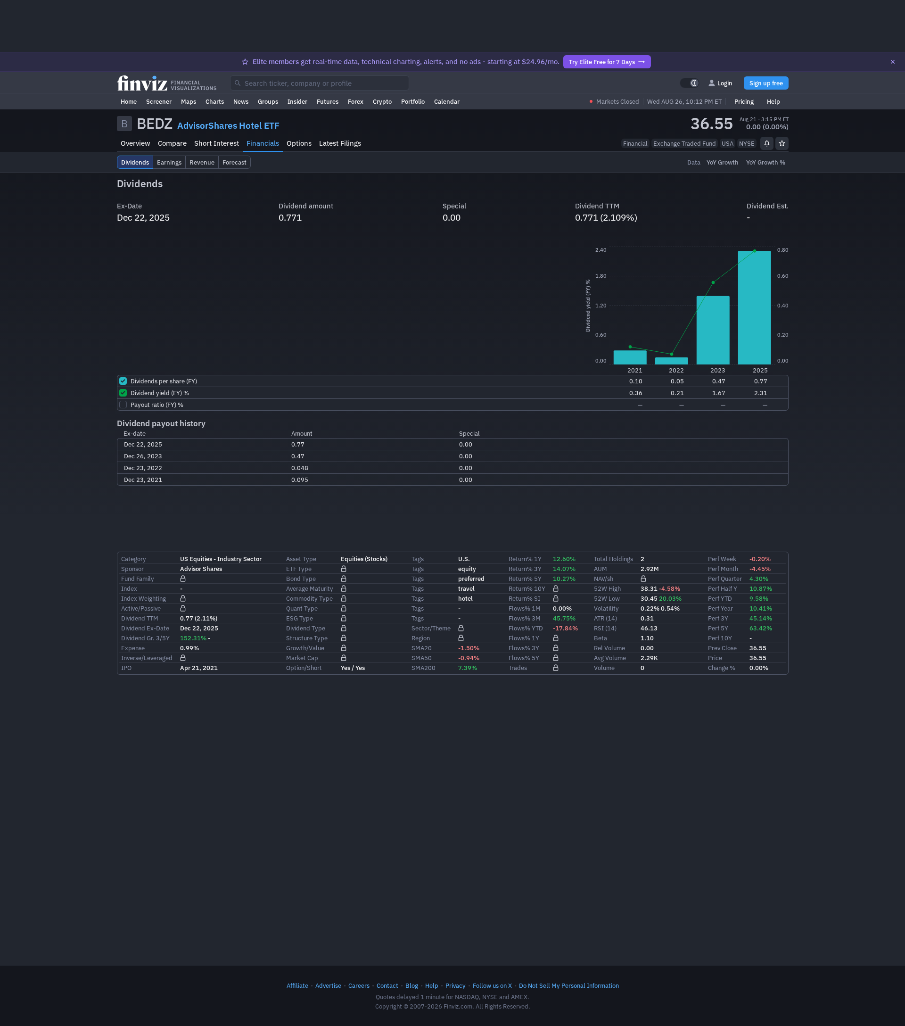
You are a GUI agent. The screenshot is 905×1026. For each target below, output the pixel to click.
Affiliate (297, 985)
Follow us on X (492, 985)
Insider (297, 101)
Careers (359, 985)
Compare (172, 143)
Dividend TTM (139, 618)
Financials (263, 143)
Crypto (382, 101)
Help (773, 101)
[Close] (892, 61)
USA (727, 143)
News (240, 101)
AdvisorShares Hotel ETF (228, 125)
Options (299, 143)
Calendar (447, 101)
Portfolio (413, 101)
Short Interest (216, 143)
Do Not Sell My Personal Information (569, 985)
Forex (355, 101)
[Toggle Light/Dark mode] (689, 83)
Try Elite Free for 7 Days (602, 62)
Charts (215, 101)
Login (724, 83)
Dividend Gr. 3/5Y (145, 638)
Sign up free (766, 83)
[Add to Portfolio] (782, 143)
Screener (159, 101)
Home (129, 101)
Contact (387, 985)
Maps (188, 101)
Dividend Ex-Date (145, 628)
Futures (327, 101)
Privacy (455, 985)
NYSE (747, 143)
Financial (635, 143)
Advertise (328, 985)
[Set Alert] (766, 143)
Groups (268, 101)
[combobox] (319, 83)
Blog (411, 985)
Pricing (744, 101)
